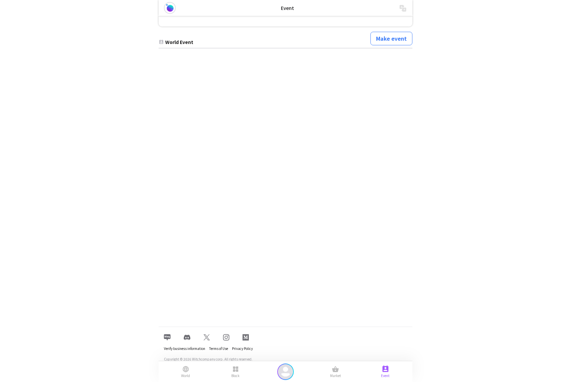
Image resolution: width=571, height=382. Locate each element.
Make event (391, 38)
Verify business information (184, 348)
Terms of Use (218, 348)
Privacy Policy (242, 348)
